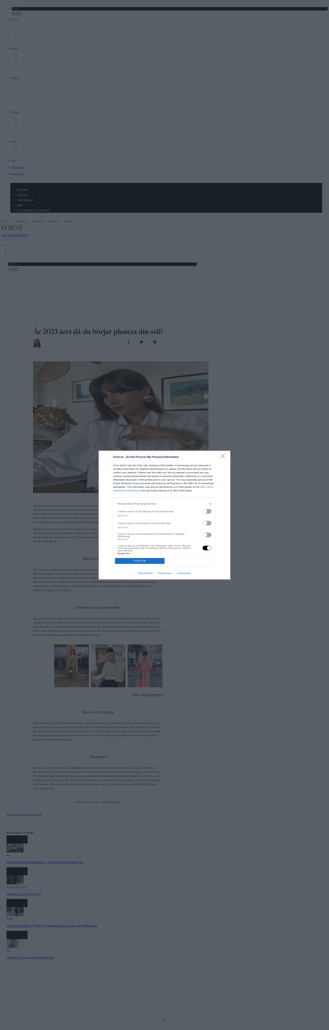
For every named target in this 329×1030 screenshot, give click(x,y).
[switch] (207, 511)
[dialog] (164, 515)
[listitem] (164, 504)
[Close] (224, 457)
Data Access (165, 573)
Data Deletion (145, 573)
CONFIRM (139, 561)
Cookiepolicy (184, 573)
